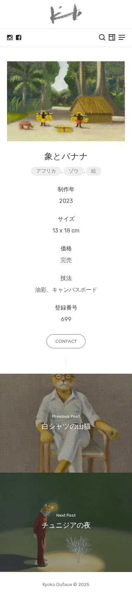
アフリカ (46, 171)
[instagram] (9, 37)
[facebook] (18, 37)
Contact (66, 341)
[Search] (102, 37)
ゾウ (73, 171)
